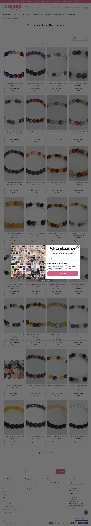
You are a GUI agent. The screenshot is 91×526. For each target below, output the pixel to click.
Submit (63, 273)
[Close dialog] (77, 246)
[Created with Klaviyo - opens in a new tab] (45, 280)
